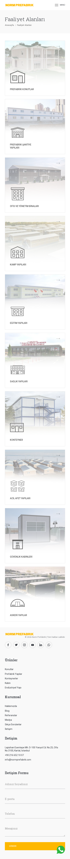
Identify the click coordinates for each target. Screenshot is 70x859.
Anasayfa (9, 25)
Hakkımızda (11, 706)
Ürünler (11, 660)
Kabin (8, 683)
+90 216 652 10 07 (14, 755)
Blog (7, 711)
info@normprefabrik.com (18, 759)
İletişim (8, 729)
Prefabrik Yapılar (13, 674)
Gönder (12, 846)
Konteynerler (11, 678)
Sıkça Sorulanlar (13, 724)
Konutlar (9, 669)
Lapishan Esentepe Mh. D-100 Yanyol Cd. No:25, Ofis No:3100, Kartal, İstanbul (31, 749)
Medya (8, 720)
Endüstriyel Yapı (13, 687)
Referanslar (11, 715)
